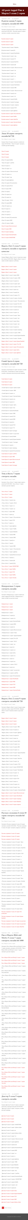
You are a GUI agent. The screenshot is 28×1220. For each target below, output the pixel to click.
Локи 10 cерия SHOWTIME (8, 237)
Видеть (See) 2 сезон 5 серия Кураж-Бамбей (13, 341)
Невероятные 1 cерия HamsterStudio (11, 690)
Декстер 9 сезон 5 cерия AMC (9, 1199)
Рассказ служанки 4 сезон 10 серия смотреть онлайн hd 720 (14, 815)
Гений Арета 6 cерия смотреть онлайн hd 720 (12, 362)
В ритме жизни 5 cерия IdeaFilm (10, 119)
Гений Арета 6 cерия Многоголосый (11, 459)
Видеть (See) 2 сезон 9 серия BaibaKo (11, 801)
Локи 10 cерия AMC (7, 229)
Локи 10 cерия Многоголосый (9, 226)
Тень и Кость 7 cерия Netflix (9, 569)
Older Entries (8, 1207)
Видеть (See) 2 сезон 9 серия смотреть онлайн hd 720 (14, 700)
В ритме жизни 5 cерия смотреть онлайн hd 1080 (13, 22)
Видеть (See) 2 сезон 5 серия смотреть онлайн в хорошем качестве (14, 248)
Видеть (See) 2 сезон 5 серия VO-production (13, 347)
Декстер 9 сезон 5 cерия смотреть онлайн (12, 1097)
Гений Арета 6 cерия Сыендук (9, 465)
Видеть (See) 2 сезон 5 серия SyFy (10, 350)
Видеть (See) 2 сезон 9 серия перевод (11, 798)
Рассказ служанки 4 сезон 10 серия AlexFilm (13, 926)
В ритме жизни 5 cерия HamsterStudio (11, 122)
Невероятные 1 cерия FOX (8, 684)
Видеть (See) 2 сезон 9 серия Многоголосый (13, 793)
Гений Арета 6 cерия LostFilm (9, 453)
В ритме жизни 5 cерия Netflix (9, 116)
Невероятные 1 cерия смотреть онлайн (11, 587)
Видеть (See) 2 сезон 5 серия (9, 266)
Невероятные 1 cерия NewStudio (10, 678)
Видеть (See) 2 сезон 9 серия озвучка (11, 804)
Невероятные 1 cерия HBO (8, 687)
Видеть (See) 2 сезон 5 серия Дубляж (11, 352)
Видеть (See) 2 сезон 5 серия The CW (11, 344)
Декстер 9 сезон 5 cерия (8, 1116)
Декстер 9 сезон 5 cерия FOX (9, 1196)
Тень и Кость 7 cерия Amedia (9, 577)
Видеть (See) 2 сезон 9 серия (9, 718)
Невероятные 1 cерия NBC (8, 681)
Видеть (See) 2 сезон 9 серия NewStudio (12, 795)
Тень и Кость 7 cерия (7, 491)
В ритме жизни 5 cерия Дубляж (9, 125)
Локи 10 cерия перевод (7, 231)
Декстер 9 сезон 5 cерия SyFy (9, 1190)
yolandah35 (16, 18)
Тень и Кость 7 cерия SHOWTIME (10, 566)
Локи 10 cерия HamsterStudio (9, 234)
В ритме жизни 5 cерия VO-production (11, 113)
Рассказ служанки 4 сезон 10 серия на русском (14, 921)
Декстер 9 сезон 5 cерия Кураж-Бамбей (12, 1193)
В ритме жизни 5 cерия (7, 38)
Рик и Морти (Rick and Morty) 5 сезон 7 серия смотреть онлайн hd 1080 (13, 938)
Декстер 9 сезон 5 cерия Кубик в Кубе (11, 1202)
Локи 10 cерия (5, 151)
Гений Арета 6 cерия (7, 379)
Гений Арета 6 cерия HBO (8, 456)
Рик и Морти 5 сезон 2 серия (8, 26)
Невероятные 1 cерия (7, 604)
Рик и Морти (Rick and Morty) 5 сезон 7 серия (13, 957)
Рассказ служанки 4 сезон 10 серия (11, 833)
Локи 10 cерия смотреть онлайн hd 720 (12, 134)
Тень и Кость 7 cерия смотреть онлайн (11, 475)
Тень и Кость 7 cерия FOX (8, 572)
